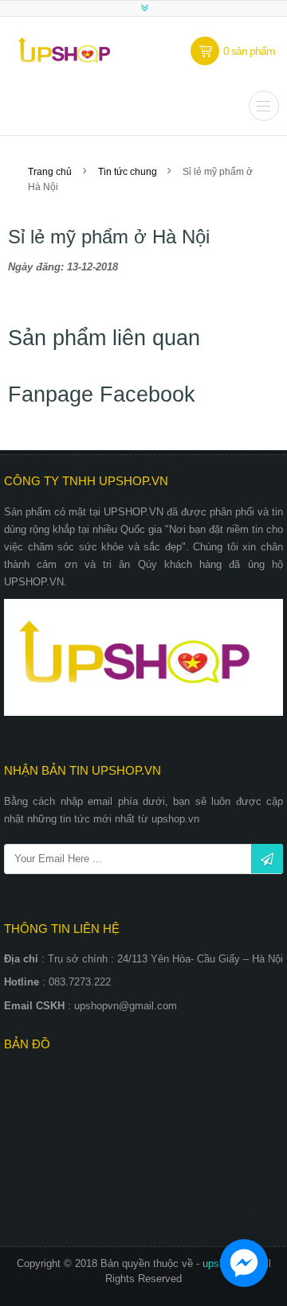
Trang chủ (50, 171)
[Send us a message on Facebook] (244, 1263)
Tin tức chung (128, 171)
